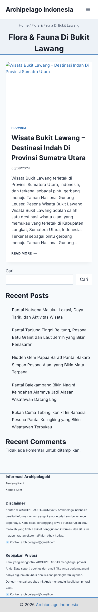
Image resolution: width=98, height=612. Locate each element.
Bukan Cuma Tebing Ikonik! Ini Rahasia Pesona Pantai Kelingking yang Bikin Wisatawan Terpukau (49, 419)
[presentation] (49, 91)
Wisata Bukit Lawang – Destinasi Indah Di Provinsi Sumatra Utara (48, 148)
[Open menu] (87, 9)
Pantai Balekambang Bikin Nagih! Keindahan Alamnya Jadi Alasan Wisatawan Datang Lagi (43, 392)
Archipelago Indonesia (57, 604)
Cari (9, 271)
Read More (24, 253)
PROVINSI (18, 128)
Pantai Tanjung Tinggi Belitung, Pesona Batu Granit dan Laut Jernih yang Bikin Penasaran (49, 337)
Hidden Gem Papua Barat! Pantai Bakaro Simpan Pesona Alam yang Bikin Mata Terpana (51, 364)
